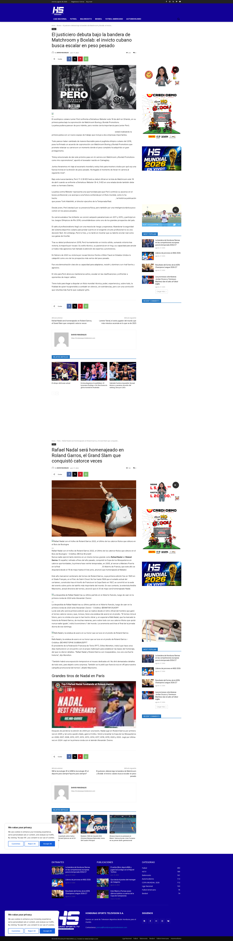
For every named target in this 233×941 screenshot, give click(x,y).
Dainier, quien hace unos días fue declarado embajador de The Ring (87, 198)
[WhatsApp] (85, 59)
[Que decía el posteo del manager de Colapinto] (103, 883)
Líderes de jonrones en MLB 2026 (168, 253)
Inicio (53, 25)
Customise (16, 931)
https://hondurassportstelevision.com (83, 338)
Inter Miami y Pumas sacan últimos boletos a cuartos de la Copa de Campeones (122, 893)
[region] (31, 923)
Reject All (31, 931)
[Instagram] (169, 1)
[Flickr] (156, 921)
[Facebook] (166, 1)
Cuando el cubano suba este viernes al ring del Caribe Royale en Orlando (83, 132)
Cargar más (161, 291)
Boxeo (59, 25)
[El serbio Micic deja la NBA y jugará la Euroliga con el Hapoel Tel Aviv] (103, 870)
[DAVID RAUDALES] (53, 52)
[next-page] (57, 393)
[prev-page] (53, 393)
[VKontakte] (168, 921)
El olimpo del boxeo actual (61, 383)
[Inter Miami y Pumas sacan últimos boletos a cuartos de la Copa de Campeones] (103, 894)
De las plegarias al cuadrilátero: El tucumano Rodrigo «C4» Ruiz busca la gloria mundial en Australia (94, 385)
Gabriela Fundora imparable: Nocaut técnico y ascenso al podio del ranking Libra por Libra (122, 385)
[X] (173, 1)
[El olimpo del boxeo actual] (65, 371)
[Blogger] (144, 921)
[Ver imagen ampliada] (53, 116)
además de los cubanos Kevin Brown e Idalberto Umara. (98, 185)
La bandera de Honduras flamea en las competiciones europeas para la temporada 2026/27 (167, 242)
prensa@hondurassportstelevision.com (111, 927)
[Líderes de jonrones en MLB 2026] (148, 256)
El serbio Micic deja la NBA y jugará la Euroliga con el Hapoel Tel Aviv (122, 869)
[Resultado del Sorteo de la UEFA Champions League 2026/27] (148, 268)
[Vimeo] (176, 1)
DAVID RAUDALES (63, 52)
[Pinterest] (80, 59)
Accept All (47, 931)
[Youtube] (180, 1)
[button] (178, 19)
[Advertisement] (161, 43)
